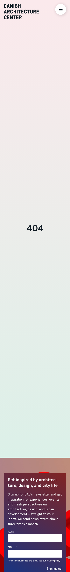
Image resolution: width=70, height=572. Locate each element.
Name (11, 532)
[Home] (21, 11)
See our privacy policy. (49, 561)
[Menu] (60, 9)
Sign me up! (54, 568)
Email (19, 547)
